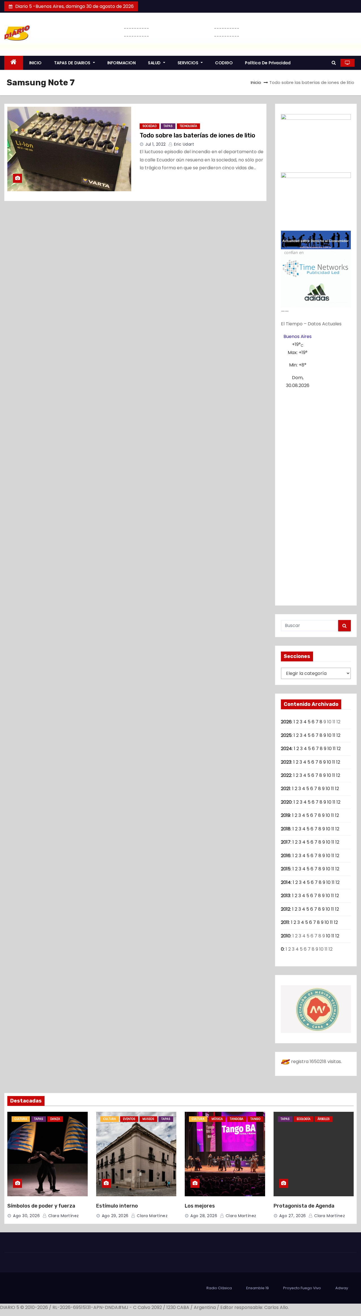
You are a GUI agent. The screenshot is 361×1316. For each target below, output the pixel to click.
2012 (285, 909)
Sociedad (149, 126)
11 (334, 735)
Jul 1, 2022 (155, 144)
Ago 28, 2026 (203, 1216)
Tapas (168, 126)
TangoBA (236, 1119)
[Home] (13, 63)
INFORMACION (121, 63)
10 (329, 735)
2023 (286, 762)
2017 (285, 842)
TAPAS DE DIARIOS (73, 63)
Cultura (20, 1119)
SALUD (155, 63)
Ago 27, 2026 (292, 1216)
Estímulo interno (117, 1206)
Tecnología (188, 126)
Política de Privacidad (267, 63)
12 (338, 735)
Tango (255, 1119)
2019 (285, 815)
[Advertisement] (316, 494)
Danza (55, 1119)
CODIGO (224, 63)
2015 (285, 869)
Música (217, 1119)
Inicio (256, 82)
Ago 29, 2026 (115, 1216)
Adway (341, 1288)
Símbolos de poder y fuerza (41, 1206)
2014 (286, 882)
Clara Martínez (63, 1216)
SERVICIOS (189, 63)
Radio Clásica (219, 1288)
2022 (286, 775)
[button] (334, 62)
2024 (286, 748)
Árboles (324, 1119)
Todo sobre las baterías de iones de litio (197, 135)
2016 (285, 855)
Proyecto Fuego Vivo (302, 1288)
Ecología (304, 1119)
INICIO (35, 63)
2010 (285, 936)
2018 (285, 829)
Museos (148, 1119)
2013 (285, 895)
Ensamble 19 (257, 1288)
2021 (285, 788)
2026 (286, 722)
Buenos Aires (297, 336)
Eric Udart (183, 144)
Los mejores (200, 1206)
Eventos (129, 1119)
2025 (286, 735)
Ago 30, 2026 (26, 1216)
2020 (286, 802)
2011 (285, 922)
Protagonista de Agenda (304, 1206)
